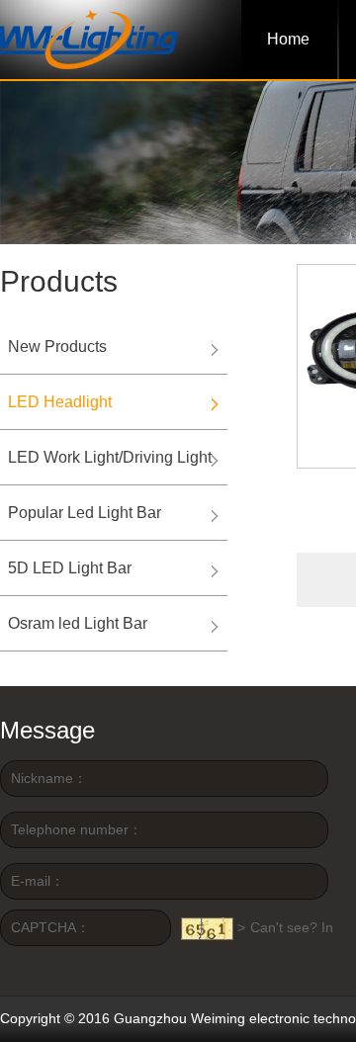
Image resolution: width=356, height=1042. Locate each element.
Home (288, 39)
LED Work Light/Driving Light (110, 457)
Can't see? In (291, 927)
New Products (57, 346)
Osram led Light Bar (77, 623)
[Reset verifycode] (207, 928)
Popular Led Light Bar (84, 512)
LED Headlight (60, 401)
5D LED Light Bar (70, 568)
